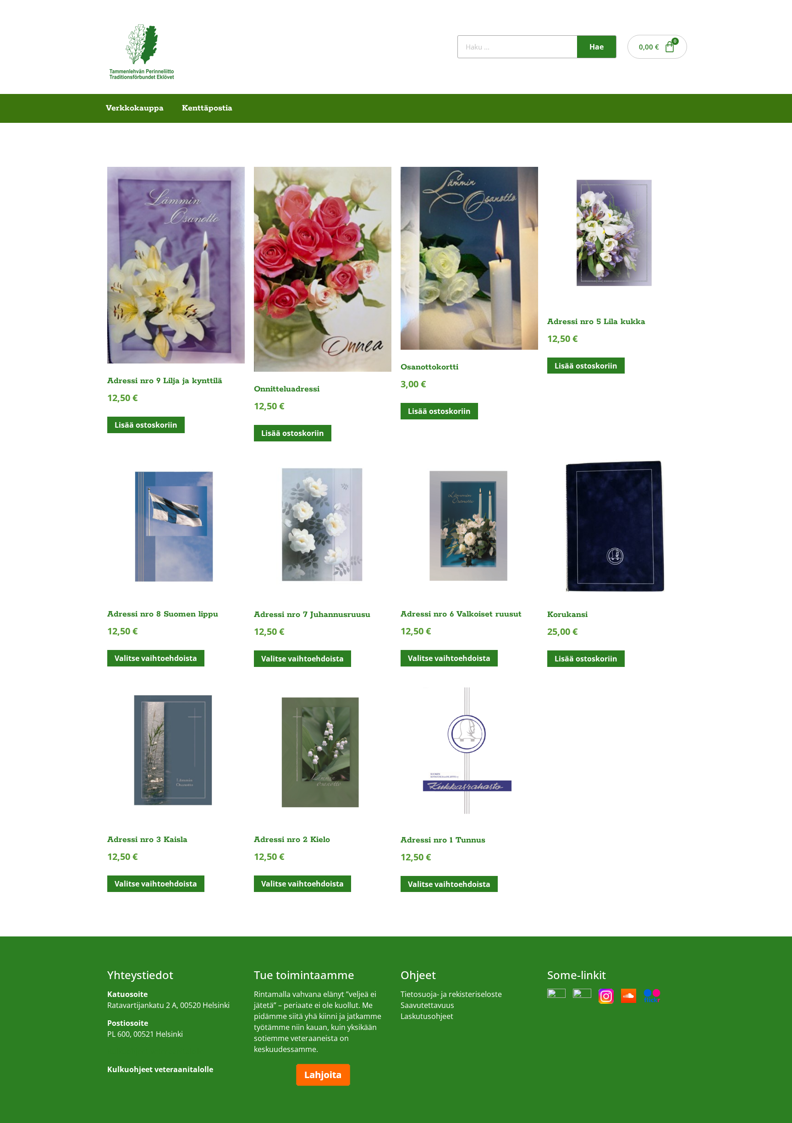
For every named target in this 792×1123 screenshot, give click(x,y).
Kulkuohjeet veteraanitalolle (155, 1051)
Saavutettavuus (427, 1005)
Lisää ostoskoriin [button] (146, 425)
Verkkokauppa (135, 108)
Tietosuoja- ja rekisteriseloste (451, 994)
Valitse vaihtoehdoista (156, 658)
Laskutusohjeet (427, 1016)
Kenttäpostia (207, 108)
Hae (596, 47)
